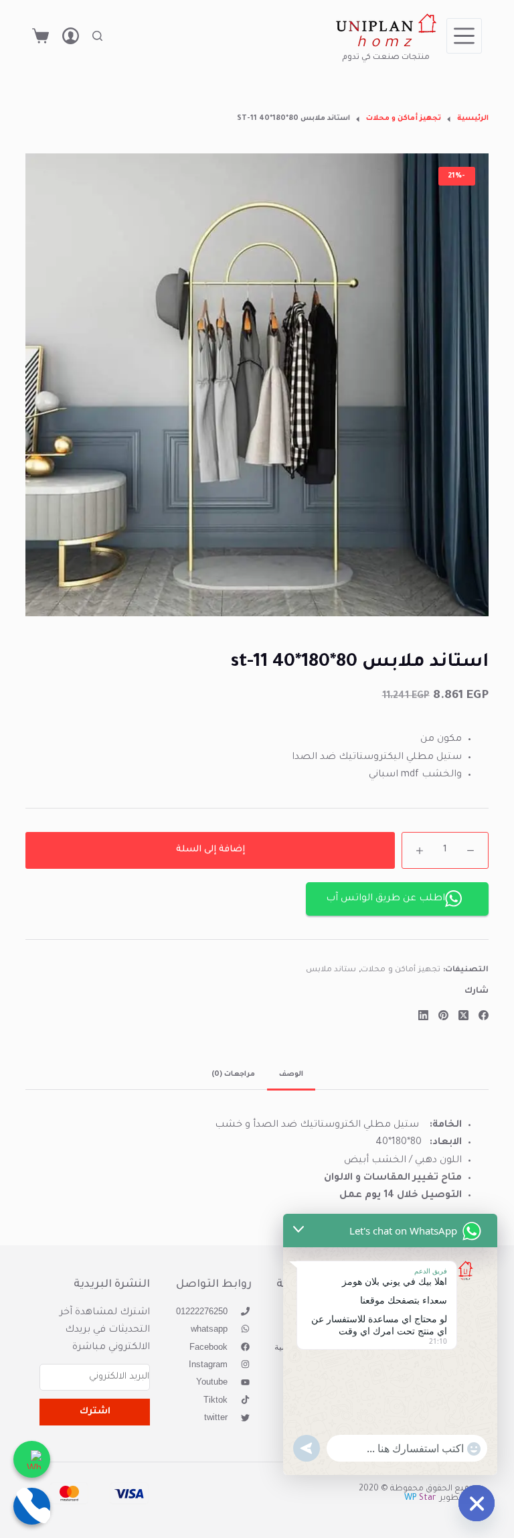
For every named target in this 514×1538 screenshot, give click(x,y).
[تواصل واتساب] (31, 1459)
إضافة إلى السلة (210, 850)
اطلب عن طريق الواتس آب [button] (385, 899)
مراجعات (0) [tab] (233, 1074)
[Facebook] (484, 1015)
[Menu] (464, 36)
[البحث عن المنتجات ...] (97, 36)
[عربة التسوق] (40, 35)
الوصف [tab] (291, 1074)
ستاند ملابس (331, 970)
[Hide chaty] (476, 1503)
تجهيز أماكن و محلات (400, 970)
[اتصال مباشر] (31, 1506)
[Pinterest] (443, 1015)
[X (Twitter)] (463, 1015)
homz (386, 44)
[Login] (70, 35)
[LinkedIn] (423, 1015)
